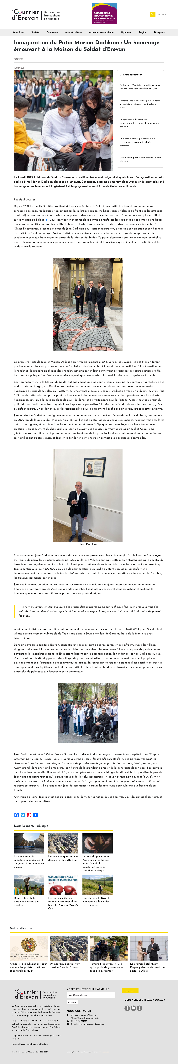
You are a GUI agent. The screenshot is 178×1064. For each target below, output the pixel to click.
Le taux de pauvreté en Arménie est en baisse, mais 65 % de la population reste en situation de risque (96, 863)
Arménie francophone (101, 32)
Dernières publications (131, 75)
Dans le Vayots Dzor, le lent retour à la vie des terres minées (96, 902)
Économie (52, 32)
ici (46, 219)
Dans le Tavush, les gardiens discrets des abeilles (26, 902)
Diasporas (159, 32)
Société (35, 32)
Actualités (18, 32)
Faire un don (130, 991)
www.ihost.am (103, 1052)
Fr (159, 14)
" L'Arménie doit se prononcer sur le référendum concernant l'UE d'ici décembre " (137, 142)
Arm (164, 14)
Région (143, 32)
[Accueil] (36, 14)
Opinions (126, 32)
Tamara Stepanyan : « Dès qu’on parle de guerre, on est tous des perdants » (107, 967)
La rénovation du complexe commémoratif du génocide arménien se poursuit (140, 123)
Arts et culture (73, 32)
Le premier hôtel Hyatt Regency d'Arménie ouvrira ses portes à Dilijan (148, 967)
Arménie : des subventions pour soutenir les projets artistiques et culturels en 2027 (140, 104)
